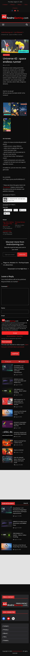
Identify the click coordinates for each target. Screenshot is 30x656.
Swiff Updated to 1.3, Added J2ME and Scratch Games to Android (19, 402)
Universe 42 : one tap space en (19, 199)
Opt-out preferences (11, 336)
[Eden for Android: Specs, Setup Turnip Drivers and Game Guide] (7, 459)
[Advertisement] (15, 485)
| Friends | (15, 8)
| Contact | (5, 4)
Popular (22, 361)
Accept (15, 333)
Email (3, 316)
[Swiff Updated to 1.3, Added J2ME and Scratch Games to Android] (7, 401)
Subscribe (22, 254)
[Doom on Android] (7, 451)
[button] (27, 320)
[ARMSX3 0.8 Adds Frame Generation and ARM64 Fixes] (7, 380)
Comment (4, 286)
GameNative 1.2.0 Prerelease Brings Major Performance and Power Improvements (19, 369)
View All (26, 503)
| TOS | (26, 4)
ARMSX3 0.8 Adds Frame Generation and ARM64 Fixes (20, 380)
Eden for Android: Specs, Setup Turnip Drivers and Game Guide (19, 460)
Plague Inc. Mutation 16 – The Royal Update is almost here (16, 264)
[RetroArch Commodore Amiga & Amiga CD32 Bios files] (7, 424)
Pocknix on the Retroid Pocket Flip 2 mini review (20, 412)
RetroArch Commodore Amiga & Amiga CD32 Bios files (20, 424)
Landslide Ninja (7, 231)
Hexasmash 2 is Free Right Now (17, 269)
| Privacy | (12, 4)
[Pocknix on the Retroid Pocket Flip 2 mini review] (7, 413)
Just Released (6, 54)
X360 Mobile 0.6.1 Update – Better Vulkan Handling (20, 391)
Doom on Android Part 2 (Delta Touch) (20, 441)
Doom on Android (18, 450)
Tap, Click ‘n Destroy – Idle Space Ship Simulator (8, 223)
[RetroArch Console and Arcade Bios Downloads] (7, 434)
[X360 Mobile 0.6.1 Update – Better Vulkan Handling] (7, 391)
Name (3, 308)
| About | (19, 4)
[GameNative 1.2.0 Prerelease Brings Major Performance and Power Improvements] (7, 367)
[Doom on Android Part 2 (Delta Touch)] (7, 442)
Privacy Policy (20, 336)
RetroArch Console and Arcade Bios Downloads (20, 433)
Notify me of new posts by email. (11, 338)
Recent (9, 361)
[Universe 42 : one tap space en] (5, 198)
